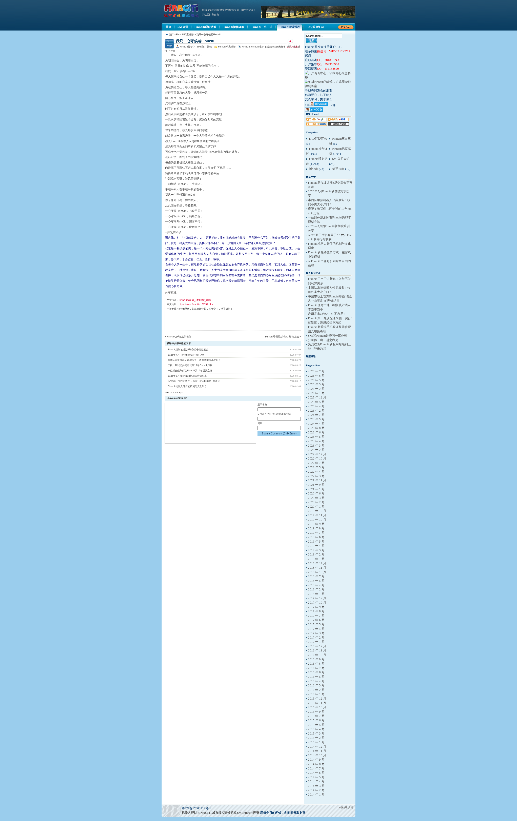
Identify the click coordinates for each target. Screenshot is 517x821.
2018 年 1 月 (316, 593)
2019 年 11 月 (317, 515)
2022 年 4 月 (316, 471)
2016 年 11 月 (317, 650)
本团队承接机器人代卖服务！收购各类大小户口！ (194, 360)
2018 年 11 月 (317, 567)
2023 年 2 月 (316, 449)
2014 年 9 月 (316, 759)
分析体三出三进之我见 (323, 340)
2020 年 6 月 (316, 493)
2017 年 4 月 (316, 628)
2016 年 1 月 (316, 694)
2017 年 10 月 (317, 602)
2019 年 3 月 (316, 550)
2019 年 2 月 (316, 554)
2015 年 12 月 (317, 698)
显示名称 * (263, 404)
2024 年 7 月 (316, 414)
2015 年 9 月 (316, 711)
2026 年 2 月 (316, 388)
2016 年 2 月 (316, 689)
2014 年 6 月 (316, 772)
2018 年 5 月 (316, 580)
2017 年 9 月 (316, 607)
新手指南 (338, 169)
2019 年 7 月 (316, 532)
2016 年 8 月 (316, 663)
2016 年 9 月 (316, 659)
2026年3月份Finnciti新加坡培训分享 (187, 375)
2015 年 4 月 (316, 729)
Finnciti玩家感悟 (185, 34)
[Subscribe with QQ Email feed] (316, 124)
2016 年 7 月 (316, 668)
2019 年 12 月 (317, 510)
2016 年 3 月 (316, 685)
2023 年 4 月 (316, 441)
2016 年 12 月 (317, 646)
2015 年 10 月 (317, 707)
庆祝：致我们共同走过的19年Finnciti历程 (190, 365)
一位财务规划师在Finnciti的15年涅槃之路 (190, 370)
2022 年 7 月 (316, 463)
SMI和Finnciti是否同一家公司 (327, 335)
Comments (293, 44)
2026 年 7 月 (316, 371)
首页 (171, 34)
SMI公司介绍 (341, 158)
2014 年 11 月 (317, 750)
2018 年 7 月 (316, 576)
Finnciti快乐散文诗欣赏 (179, 336)
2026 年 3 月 (316, 384)
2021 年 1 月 (316, 489)
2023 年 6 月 (316, 432)
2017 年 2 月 (316, 637)
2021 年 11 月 (317, 480)
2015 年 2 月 (316, 737)
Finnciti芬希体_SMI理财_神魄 (196, 46)
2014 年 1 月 (316, 794)
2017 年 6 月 (316, 620)
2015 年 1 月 (316, 742)
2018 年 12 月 (317, 563)
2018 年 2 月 (316, 589)
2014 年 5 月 (316, 777)
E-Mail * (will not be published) (274, 413)
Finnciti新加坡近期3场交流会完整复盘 (188, 349)
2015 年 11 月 (317, 703)
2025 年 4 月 (316, 406)
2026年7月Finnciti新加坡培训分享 (186, 354)
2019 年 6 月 (316, 537)
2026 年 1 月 (316, 393)
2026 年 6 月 (316, 375)
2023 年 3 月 (316, 445)
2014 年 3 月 (316, 785)
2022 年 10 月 (317, 458)
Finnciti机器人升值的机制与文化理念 (187, 386)
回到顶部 (347, 807)
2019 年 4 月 (316, 545)
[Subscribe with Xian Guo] (338, 120)
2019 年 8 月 (316, 528)
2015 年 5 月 (316, 724)
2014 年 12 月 (317, 746)
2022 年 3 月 (316, 476)
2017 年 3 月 (316, 633)
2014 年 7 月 (316, 768)
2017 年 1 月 (316, 641)
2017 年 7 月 (316, 615)
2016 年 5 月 (316, 676)
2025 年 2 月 (316, 410)
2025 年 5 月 (316, 402)
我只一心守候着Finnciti (195, 41)
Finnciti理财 (257, 46)
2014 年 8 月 (316, 764)
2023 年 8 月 (316, 428)
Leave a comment (275, 46)
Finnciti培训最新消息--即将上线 (282, 336)
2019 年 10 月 (317, 519)
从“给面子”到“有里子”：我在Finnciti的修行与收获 (194, 381)
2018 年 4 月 (316, 585)
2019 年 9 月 (316, 524)
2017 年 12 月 (317, 598)
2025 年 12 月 (317, 397)
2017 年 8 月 (316, 611)
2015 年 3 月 (316, 733)
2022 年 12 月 (317, 454)
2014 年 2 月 (316, 790)
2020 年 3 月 (316, 498)
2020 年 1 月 (316, 506)
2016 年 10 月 (317, 655)
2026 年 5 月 (316, 380)
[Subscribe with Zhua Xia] (338, 124)
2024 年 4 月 (316, 423)
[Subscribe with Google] (316, 120)
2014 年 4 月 (316, 781)
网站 (259, 423)
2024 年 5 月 (316, 419)
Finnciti (246, 46)
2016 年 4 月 (316, 681)
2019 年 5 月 (316, 541)
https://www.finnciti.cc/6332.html (196, 304)
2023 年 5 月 (316, 436)
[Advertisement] (240, 320)
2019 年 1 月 (316, 559)
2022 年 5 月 (316, 467)
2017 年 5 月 (316, 624)
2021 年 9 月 (316, 484)
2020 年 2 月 (316, 502)
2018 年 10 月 (317, 572)
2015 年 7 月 (316, 716)
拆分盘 (313, 169)
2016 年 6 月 (316, 672)
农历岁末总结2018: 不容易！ (327, 313)
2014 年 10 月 (317, 755)
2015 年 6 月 (316, 720)
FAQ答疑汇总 (318, 138)
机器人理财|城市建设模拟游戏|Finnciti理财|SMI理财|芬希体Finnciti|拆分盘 (182, 11)
